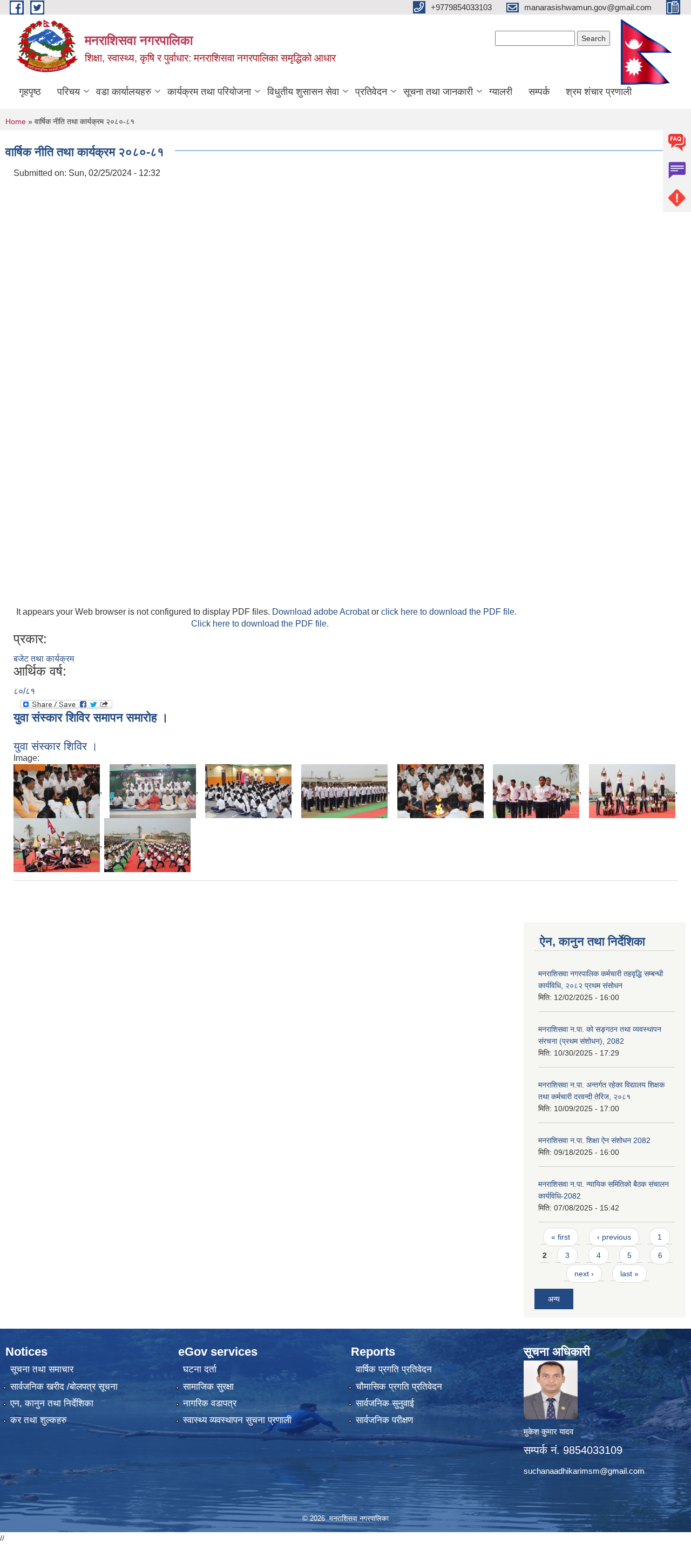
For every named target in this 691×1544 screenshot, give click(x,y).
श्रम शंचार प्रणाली (599, 91)
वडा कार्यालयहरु (123, 91)
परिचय (68, 91)
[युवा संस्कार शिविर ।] (56, 790)
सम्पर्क (539, 91)
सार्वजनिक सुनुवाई (385, 1403)
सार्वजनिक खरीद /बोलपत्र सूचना (64, 1387)
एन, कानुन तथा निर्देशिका (51, 1403)
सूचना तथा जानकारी (438, 91)
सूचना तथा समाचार (41, 1369)
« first (560, 1237)
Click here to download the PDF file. (260, 623)
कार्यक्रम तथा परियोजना (209, 91)
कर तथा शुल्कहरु (38, 1420)
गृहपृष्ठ (30, 91)
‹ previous (614, 1237)
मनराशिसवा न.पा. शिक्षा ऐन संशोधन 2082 (594, 1140)
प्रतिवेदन (371, 91)
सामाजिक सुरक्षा (208, 1387)
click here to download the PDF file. (449, 611)
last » (629, 1273)
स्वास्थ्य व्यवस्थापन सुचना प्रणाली (237, 1420)
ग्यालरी (500, 91)
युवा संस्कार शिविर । (55, 746)
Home (15, 121)
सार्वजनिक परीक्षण (384, 1420)
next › (584, 1273)
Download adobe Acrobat (321, 611)
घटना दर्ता (199, 1369)
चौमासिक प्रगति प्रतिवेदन (399, 1387)
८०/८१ (24, 691)
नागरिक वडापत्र (209, 1403)
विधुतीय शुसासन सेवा (303, 91)
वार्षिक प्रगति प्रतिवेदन (394, 1369)
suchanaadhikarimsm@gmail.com (584, 1470)
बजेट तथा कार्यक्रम (43, 658)
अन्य (554, 1299)
